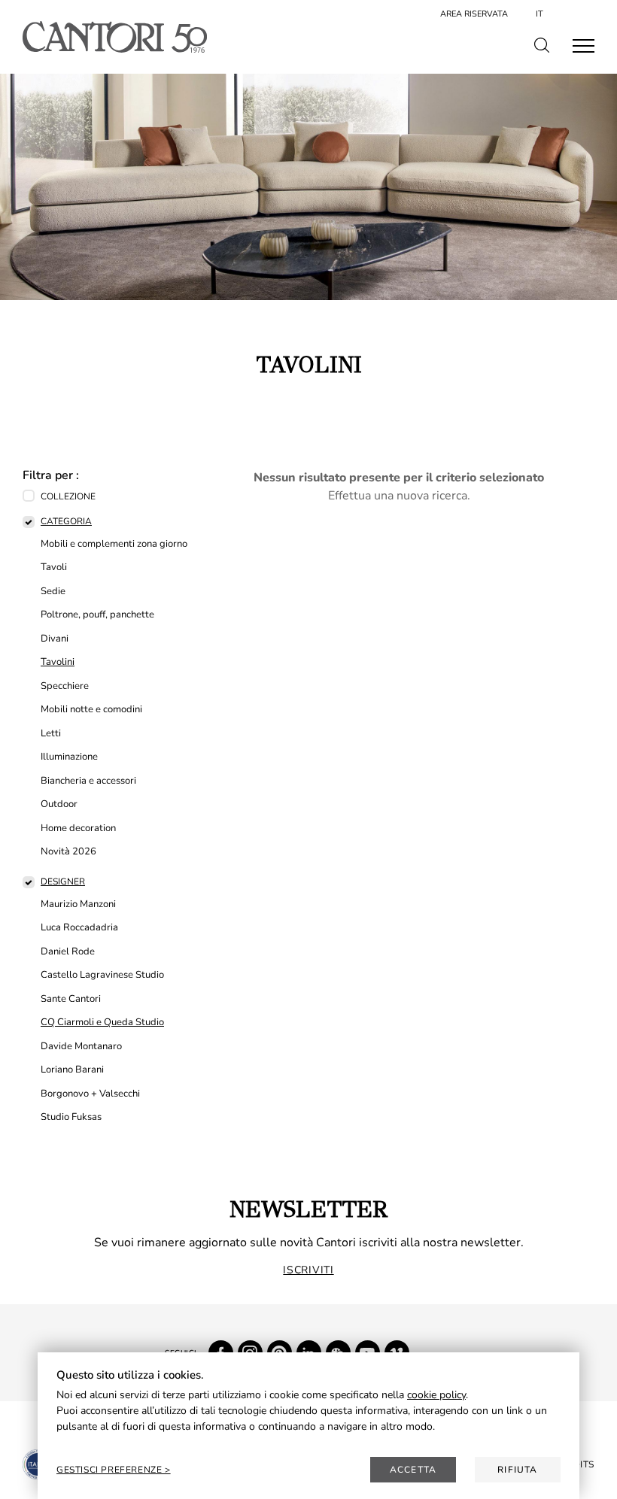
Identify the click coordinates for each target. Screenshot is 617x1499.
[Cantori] (115, 37)
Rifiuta (517, 1470)
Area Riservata (474, 14)
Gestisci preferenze (110, 1470)
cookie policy (436, 1395)
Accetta (413, 1470)
